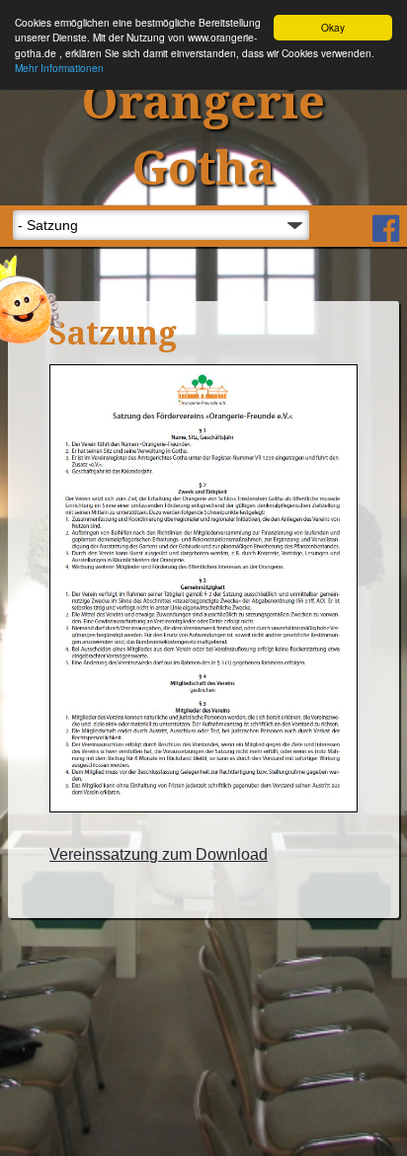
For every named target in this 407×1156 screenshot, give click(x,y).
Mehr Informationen (59, 67)
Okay (333, 27)
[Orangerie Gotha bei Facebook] (385, 230)
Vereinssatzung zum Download (158, 854)
